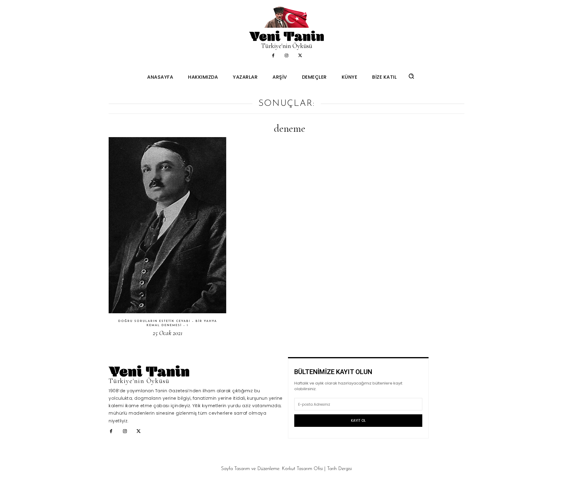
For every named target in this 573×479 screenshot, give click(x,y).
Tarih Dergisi (339, 468)
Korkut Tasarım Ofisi (302, 468)
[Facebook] (273, 56)
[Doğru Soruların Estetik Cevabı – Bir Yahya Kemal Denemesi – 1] (167, 225)
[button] (411, 76)
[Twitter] (300, 56)
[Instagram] (286, 56)
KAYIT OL (358, 420)
